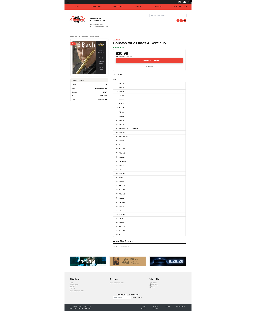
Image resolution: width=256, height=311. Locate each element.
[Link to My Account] (184, 2)
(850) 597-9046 (98, 24)
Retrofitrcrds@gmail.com (101, 26)
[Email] (184, 20)
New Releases (118, 6)
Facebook (154, 283)
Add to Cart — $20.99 (150, 60)
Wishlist (150, 66)
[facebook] (178, 20)
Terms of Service (156, 307)
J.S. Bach (77, 36)
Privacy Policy (143, 307)
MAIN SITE (158, 6)
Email (153, 287)
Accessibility (180, 306)
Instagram (154, 285)
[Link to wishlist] (179, 2)
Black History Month (179, 6)
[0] (190, 2)
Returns (168, 306)
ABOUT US (138, 6)
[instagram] (181, 20)
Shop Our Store (75, 285)
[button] (97, 7)
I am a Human (137, 297)
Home (72, 36)
